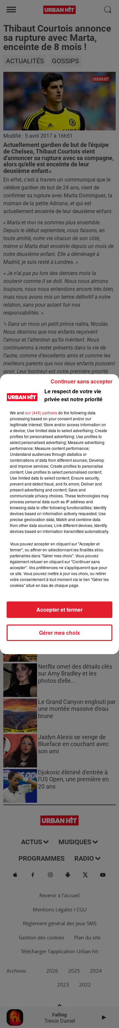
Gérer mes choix (59, 632)
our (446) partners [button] (41, 412)
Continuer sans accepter (81, 381)
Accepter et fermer (59, 609)
